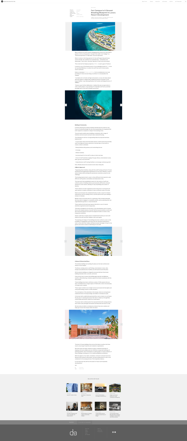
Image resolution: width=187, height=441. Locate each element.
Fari (108, 66)
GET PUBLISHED (178, 1)
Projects (86, 431)
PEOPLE (151, 1)
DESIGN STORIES (83, 393)
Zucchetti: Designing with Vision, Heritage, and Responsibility (72, 414)
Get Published (87, 434)
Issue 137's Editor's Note (72, 395)
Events (86, 433)
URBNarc (96, 64)
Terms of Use (100, 430)
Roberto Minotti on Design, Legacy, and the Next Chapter (86, 414)
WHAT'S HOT (144, 1)
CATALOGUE (164, 1)
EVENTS (171, 1)
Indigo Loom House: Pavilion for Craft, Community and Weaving (115, 396)
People (86, 430)
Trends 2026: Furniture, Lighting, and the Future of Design (101, 414)
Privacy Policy (100, 431)
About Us (99, 428)
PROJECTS (158, 1)
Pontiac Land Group (89, 72)
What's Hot (87, 428)
